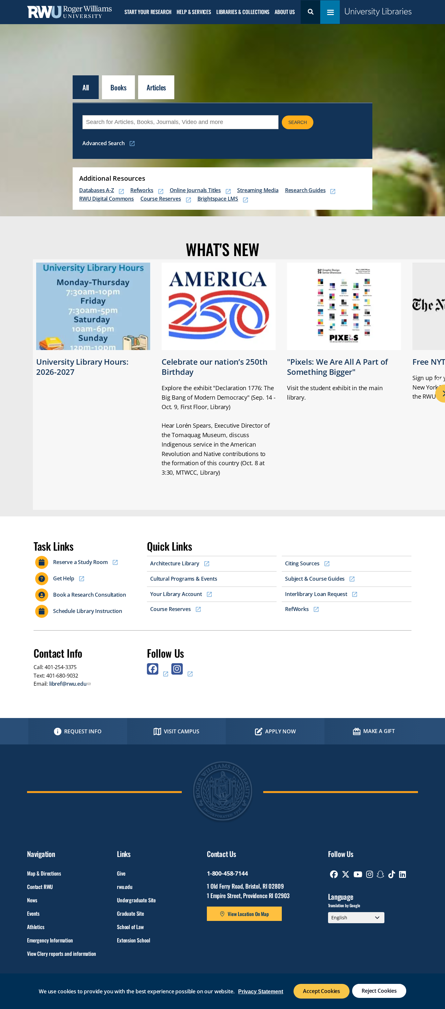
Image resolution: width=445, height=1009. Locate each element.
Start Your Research (147, 12)
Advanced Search (103, 143)
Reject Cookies (379, 990)
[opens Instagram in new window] (182, 671)
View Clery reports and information (61, 953)
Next (440, 381)
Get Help (63, 578)
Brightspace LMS (217, 198)
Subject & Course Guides (315, 578)
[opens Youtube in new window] (357, 874)
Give (121, 873)
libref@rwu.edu (68, 683)
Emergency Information (50, 940)
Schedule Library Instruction (87, 611)
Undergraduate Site (136, 900)
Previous (5, 381)
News (32, 900)
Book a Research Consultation (89, 594)
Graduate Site (130, 913)
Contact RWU (40, 887)
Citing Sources (302, 563)
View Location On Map (248, 913)
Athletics (35, 927)
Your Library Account (176, 594)
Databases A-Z (96, 190)
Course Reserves (160, 198)
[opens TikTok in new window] (391, 874)
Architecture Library (174, 563)
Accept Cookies (321, 991)
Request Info (83, 731)
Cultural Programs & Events (183, 578)
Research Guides (305, 190)
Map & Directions (44, 873)
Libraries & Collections (242, 12)
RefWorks (297, 609)
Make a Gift (379, 731)
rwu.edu (125, 887)
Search (310, 12)
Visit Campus (181, 731)
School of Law (130, 927)
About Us (285, 12)
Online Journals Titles (195, 190)
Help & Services (194, 12)
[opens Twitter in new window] (346, 874)
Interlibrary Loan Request (316, 594)
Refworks (141, 190)
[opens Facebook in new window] (157, 671)
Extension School (133, 940)
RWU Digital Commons (106, 198)
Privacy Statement (260, 991)
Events (33, 913)
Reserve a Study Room (80, 562)
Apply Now (280, 731)
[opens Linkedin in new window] (402, 874)
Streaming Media (258, 190)
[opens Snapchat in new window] (380, 874)
